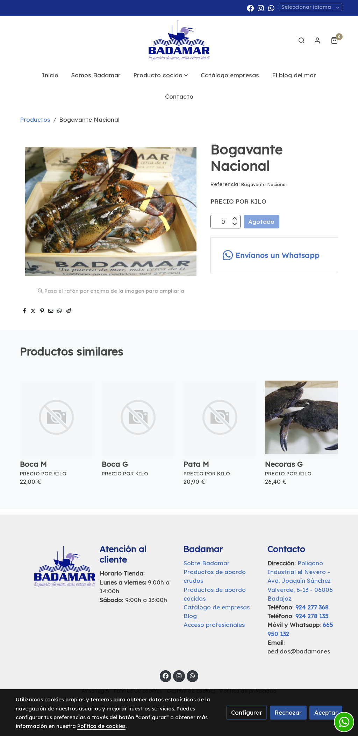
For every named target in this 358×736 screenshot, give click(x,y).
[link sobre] (53, 566)
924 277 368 (312, 607)
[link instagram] (261, 7)
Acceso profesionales (214, 624)
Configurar (246, 712)
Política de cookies (101, 726)
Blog (190, 616)
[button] (160, 75)
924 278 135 (312, 616)
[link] (179, 40)
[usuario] (317, 40)
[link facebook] (250, 7)
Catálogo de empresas (217, 607)
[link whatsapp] (271, 7)
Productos (35, 119)
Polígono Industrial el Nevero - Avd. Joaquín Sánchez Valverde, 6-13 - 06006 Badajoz (300, 580)
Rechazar (288, 712)
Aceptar (326, 712)
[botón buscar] (301, 40)
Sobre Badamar (207, 563)
